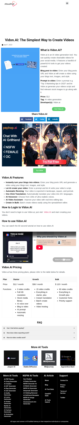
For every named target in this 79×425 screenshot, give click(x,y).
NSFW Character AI (30, 384)
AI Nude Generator (29, 381)
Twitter (62, 398)
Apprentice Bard (67, 367)
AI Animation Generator (8, 415)
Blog (46, 385)
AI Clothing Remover (30, 393)
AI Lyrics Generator (7, 398)
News (47, 380)
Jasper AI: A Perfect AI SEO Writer (12, 355)
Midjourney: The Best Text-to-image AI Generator (50, 356)
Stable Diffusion (30, 367)
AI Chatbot (7, 384)
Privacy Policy (62, 386)
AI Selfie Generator (7, 394)
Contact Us (64, 380)
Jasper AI (11, 367)
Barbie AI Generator (7, 407)
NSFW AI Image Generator (28, 398)
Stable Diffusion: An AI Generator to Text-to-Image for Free (31, 357)
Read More (13, 364)
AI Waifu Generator (30, 386)
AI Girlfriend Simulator (31, 395)
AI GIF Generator (10, 386)
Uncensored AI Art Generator (29, 403)
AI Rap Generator (10, 388)
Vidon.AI (47, 212)
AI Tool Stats (49, 389)
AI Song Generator (10, 381)
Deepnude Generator (30, 391)
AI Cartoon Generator (7, 411)
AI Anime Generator (7, 402)
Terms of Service (63, 392)
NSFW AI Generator (30, 388)
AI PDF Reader (9, 379)
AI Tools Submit (48, 401)
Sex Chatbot (27, 379)
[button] (67, 3)
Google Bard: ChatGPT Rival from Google (68, 355)
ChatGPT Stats (48, 395)
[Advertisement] (39, 21)
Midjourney (49, 367)
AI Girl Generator (10, 391)
